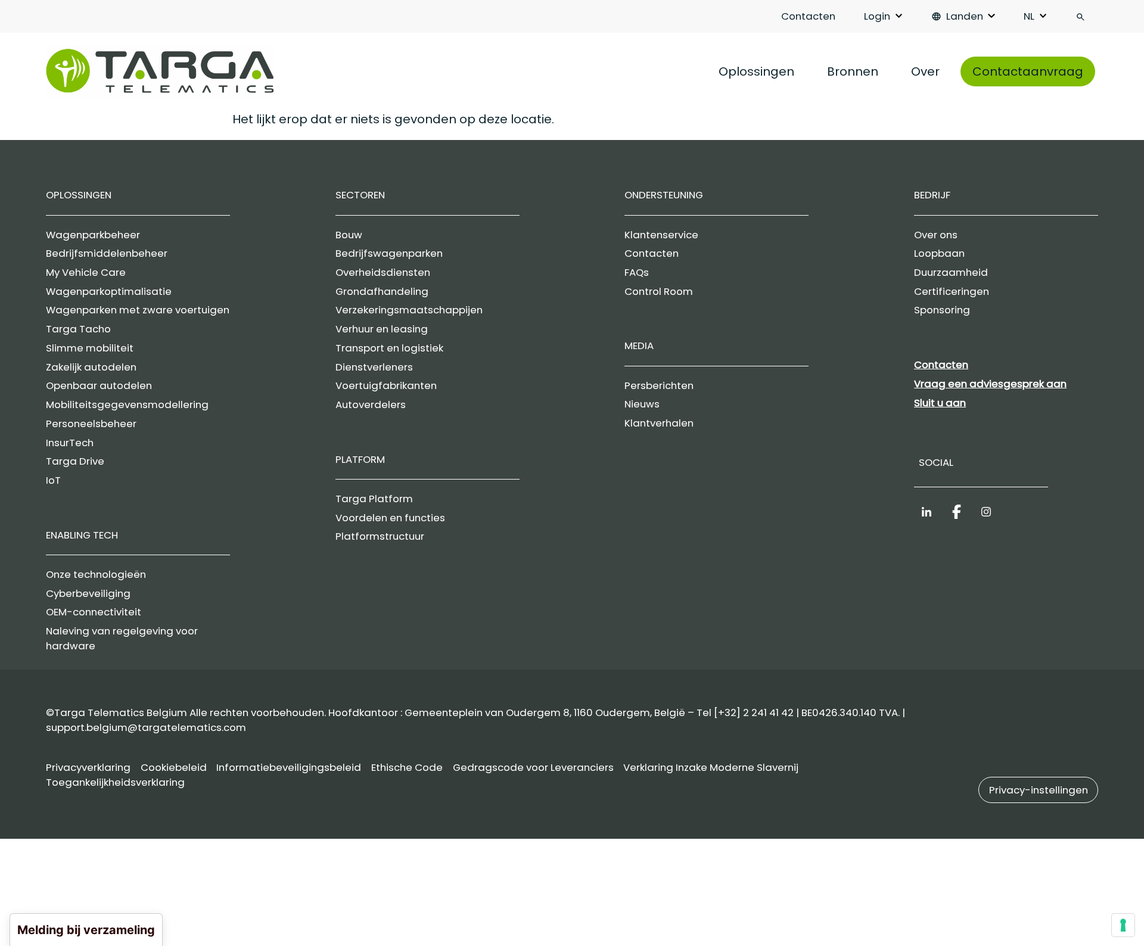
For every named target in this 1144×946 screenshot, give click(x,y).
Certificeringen (951, 291)
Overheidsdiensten (382, 272)
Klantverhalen (659, 423)
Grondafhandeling (381, 291)
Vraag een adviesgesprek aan (990, 383)
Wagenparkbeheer (93, 235)
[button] (1038, 790)
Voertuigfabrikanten (386, 385)
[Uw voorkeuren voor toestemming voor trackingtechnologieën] (1123, 925)
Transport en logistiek (389, 348)
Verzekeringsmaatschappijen (409, 310)
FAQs (636, 272)
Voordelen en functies (390, 518)
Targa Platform (374, 498)
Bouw (348, 235)
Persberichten (659, 385)
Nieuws (642, 404)
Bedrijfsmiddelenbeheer (106, 253)
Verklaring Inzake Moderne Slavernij (710, 767)
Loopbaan (939, 253)
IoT (53, 480)
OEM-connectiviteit (93, 612)
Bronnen (852, 71)
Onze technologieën (96, 574)
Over (925, 71)
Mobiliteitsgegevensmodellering (127, 404)
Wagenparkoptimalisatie (109, 291)
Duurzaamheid (951, 272)
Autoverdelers (370, 404)
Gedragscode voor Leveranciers (533, 767)
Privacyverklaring (88, 767)
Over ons (936, 235)
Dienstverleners (374, 367)
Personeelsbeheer (91, 423)
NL (1029, 16)
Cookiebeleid (174, 767)
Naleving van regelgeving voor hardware (122, 638)
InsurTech (70, 442)
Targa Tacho (78, 329)
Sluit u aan (940, 403)
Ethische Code (407, 767)
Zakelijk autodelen (91, 367)
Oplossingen (756, 71)
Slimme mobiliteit (89, 348)
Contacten (808, 16)
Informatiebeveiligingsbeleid (288, 767)
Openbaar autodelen (99, 385)
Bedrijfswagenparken (389, 253)
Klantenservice (661, 235)
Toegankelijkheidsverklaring (115, 782)
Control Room (658, 291)
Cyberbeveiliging (88, 593)
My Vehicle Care (86, 272)
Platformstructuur (379, 536)
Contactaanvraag (1027, 71)
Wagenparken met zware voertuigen (137, 310)
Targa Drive (75, 461)
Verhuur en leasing (381, 329)
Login (877, 16)
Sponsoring (942, 310)
